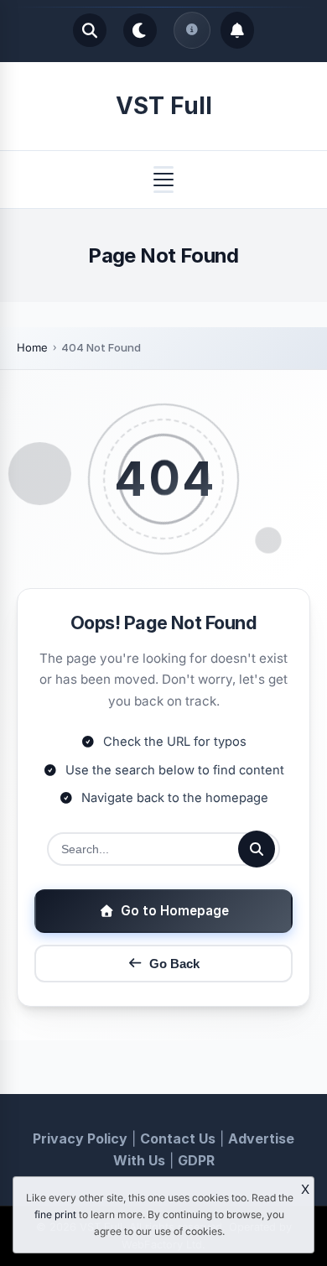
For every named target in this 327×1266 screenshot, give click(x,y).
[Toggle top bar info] (192, 30)
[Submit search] (256, 849)
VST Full (164, 105)
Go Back (174, 963)
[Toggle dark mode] (140, 30)
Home (32, 347)
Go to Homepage (175, 911)
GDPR (196, 1160)
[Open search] (89, 30)
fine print (55, 1214)
